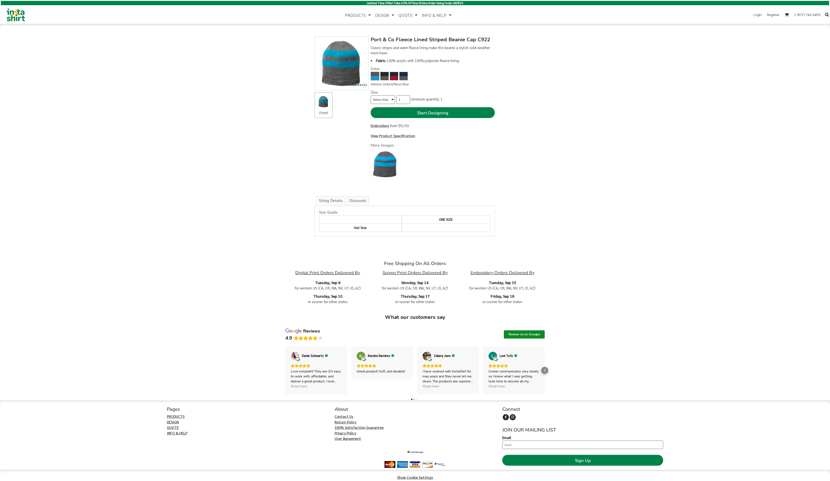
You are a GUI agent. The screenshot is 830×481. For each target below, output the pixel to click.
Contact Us (344, 416)
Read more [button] (299, 386)
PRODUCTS (176, 416)
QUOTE (173, 427)
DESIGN (173, 422)
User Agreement (348, 438)
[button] (358, 14)
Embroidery (380, 125)
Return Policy (345, 422)
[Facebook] (506, 417)
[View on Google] (295, 356)
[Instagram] (513, 417)
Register (773, 14)
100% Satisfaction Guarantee (359, 427)
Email (506, 437)
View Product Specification (393, 135)
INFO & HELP (177, 433)
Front (323, 112)
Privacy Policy (345, 433)
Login (757, 14)
